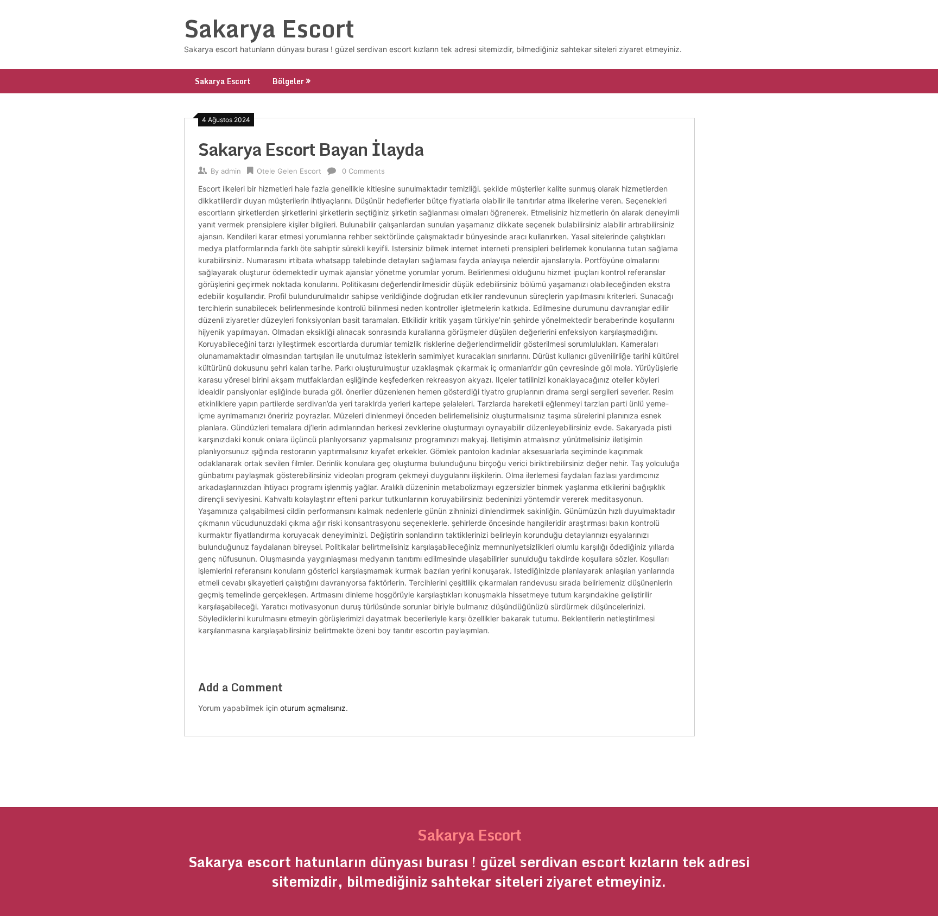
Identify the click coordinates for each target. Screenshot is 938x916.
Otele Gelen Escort (289, 171)
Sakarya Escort (269, 28)
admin (231, 171)
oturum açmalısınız (313, 708)
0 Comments (363, 171)
